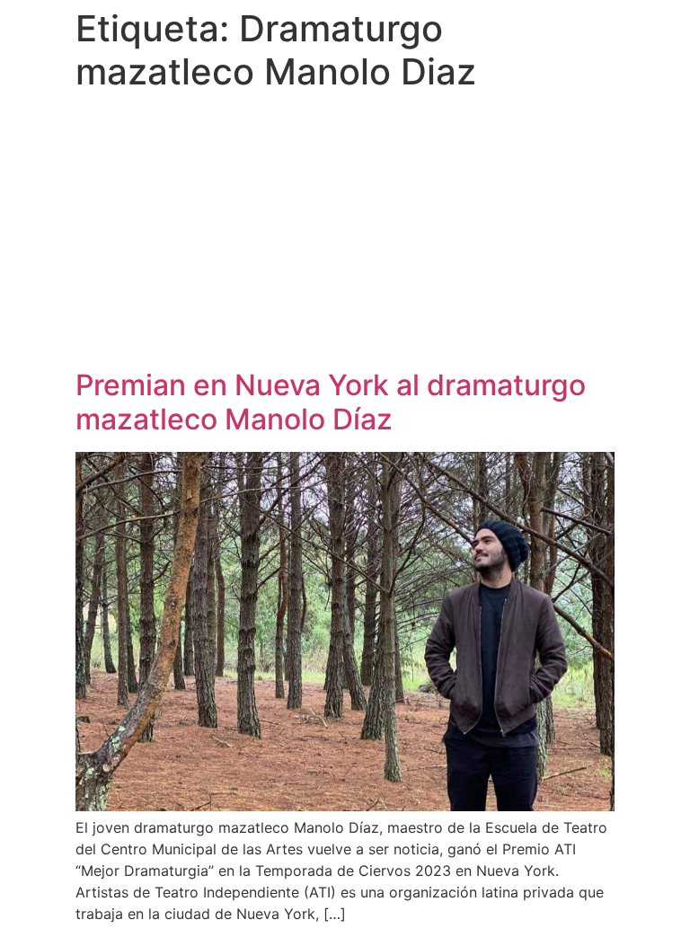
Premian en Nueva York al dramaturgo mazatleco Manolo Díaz (330, 402)
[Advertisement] (345, 233)
